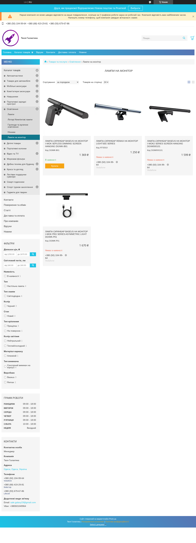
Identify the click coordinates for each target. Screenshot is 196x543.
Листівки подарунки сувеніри (16, 175)
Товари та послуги (58, 62)
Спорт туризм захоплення (20, 187)
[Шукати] (184, 38)
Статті (7, 210)
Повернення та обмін (15, 205)
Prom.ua (112, 519)
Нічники (11, 132)
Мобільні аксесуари (16, 86)
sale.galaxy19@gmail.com (23, 502)
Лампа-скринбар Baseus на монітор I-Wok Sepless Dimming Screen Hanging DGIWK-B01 (66, 144)
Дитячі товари (14, 143)
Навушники (12, 96)
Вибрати (135, 8)
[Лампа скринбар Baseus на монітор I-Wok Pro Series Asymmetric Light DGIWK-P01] (67, 202)
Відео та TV (13, 153)
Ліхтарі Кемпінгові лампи (20, 119)
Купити (54, 166)
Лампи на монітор (17, 137)
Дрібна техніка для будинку (20, 164)
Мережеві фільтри (16, 159)
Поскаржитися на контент (93, 522)
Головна (7, 52)
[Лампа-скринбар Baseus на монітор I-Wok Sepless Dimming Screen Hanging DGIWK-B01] (67, 112)
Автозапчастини (15, 75)
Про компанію (11, 221)
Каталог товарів (22, 52)
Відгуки (39, 52)
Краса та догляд (15, 169)
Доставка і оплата (67, 52)
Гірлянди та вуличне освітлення (18, 125)
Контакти (50, 52)
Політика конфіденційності (117, 522)
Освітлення (75, 62)
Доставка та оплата (14, 215)
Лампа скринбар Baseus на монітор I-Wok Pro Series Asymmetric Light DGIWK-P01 (66, 234)
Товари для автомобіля (18, 81)
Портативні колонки (16, 148)
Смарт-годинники (15, 182)
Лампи (11, 114)
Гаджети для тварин (17, 192)
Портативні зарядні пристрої (16, 103)
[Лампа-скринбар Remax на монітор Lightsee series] (118, 112)
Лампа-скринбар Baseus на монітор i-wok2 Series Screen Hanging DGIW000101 (168, 144)
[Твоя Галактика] (10, 38)
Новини (83, 52)
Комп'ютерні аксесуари (18, 91)
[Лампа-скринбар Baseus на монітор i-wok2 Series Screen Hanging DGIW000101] (169, 112)
